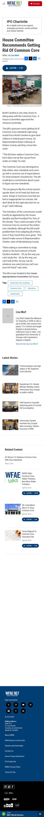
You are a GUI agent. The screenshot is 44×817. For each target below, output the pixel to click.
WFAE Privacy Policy (12, 767)
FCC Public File (10, 762)
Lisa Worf (15, 55)
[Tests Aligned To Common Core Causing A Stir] (13, 535)
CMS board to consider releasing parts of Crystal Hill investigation (30, 405)
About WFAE (9, 735)
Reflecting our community (15, 740)
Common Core (16, 288)
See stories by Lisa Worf (27, 343)
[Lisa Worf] (7, 315)
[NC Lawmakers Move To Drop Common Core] (13, 509)
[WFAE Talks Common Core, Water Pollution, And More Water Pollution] (13, 477)
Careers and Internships (14, 746)
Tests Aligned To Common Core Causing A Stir (29, 534)
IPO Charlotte (17, 22)
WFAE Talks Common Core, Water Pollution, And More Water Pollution (29, 478)
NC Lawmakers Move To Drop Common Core (28, 508)
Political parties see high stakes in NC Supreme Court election (30, 369)
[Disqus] (22, 589)
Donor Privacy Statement (14, 756)
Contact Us (9, 751)
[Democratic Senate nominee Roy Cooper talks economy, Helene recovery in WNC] (10, 424)
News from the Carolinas (20, 283)
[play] (3, 814)
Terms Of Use (10, 772)
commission (15, 294)
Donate (36, 4)
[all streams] (41, 814)
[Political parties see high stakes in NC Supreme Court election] (10, 370)
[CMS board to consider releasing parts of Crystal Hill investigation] (10, 406)
